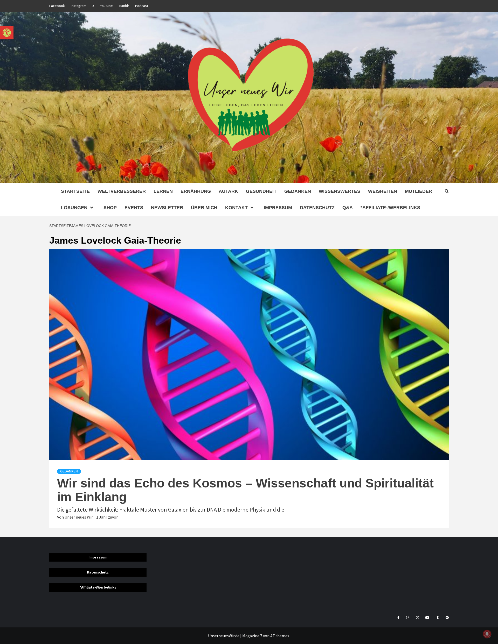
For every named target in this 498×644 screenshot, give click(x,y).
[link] (6, 32)
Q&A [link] (347, 207)
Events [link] (134, 207)
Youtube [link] (106, 5)
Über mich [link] (204, 207)
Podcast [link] (141, 5)
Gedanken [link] (297, 191)
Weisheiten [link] (382, 191)
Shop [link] (110, 207)
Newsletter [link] (167, 207)
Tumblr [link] (124, 5)
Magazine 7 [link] (252, 635)
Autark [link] (228, 191)
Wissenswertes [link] (339, 191)
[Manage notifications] (487, 634)
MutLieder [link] (418, 191)
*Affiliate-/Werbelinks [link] (390, 207)
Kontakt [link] (236, 207)
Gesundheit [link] (261, 191)
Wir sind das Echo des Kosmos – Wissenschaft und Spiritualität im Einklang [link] (245, 490)
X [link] (93, 5)
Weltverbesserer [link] (122, 191)
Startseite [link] (75, 191)
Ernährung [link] (196, 191)
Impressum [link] (278, 207)
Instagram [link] (78, 5)
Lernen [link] (163, 191)
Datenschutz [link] (317, 207)
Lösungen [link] (74, 207)
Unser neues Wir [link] (79, 517)
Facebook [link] (57, 5)
